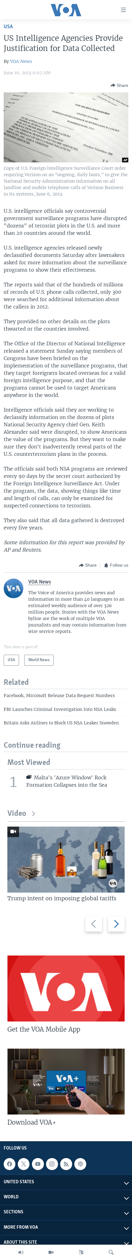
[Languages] (81, 1252)
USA (8, 26)
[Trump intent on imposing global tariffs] (66, 860)
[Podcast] (80, 1164)
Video (16, 814)
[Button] (119, 85)
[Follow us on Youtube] (38, 1164)
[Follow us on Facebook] (9, 1164)
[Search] (111, 1252)
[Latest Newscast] (21, 1252)
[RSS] (66, 1164)
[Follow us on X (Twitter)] (23, 1164)
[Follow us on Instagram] (52, 1164)
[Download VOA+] (66, 1082)
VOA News (21, 61)
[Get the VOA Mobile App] (66, 989)
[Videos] (51, 1252)
